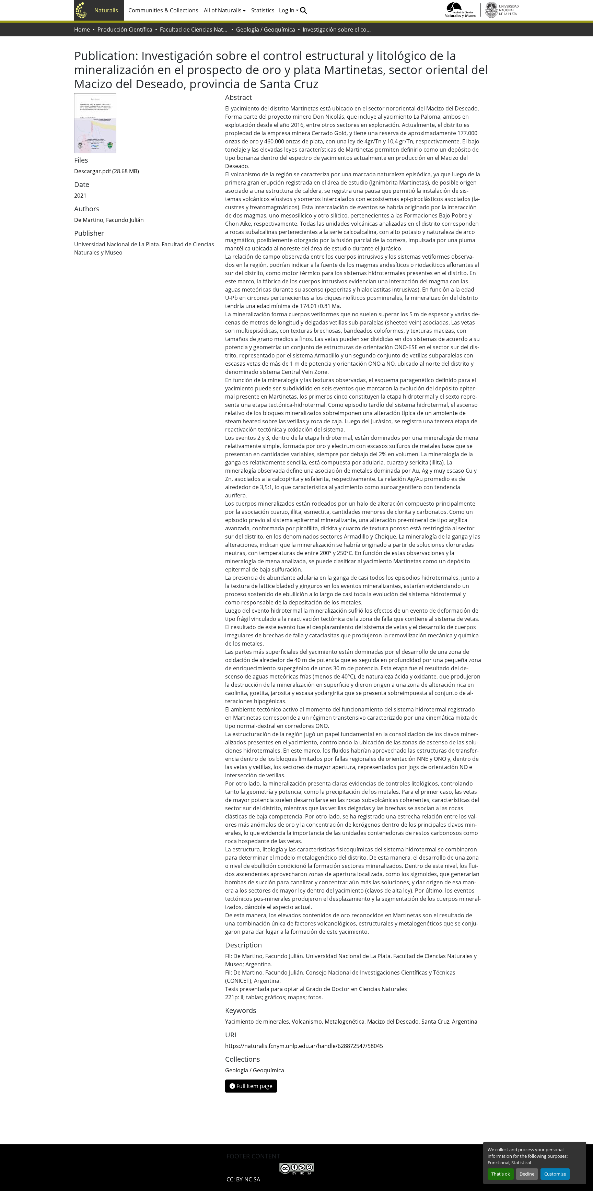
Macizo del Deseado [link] (393, 1021)
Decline (527, 1174)
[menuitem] (225, 10)
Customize (555, 1174)
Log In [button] (287, 10)
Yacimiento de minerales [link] (257, 1021)
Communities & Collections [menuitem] (163, 10)
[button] (303, 10)
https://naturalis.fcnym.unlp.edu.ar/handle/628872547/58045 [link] (304, 1046)
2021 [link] (80, 195)
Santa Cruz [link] (435, 1021)
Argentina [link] (464, 1021)
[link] (145, 171)
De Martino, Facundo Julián (109, 220)
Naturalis (106, 10)
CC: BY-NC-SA (243, 1179)
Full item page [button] (253, 1086)
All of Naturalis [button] (223, 10)
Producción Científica (124, 29)
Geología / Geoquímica (265, 29)
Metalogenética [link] (344, 1021)
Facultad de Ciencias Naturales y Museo (194, 29)
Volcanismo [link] (307, 1021)
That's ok (500, 1174)
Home (82, 29)
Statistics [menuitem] (263, 10)
